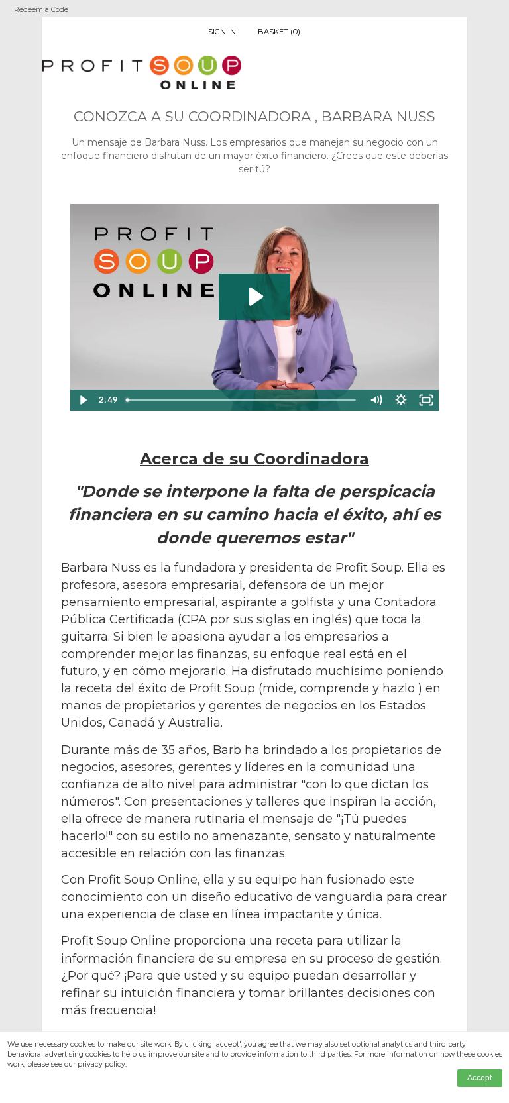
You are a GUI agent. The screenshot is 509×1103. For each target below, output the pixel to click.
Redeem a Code (41, 9)
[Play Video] (82, 400)
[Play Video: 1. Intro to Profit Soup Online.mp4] (255, 297)
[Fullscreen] (426, 400)
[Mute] (375, 400)
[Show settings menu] (401, 400)
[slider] (242, 400)
